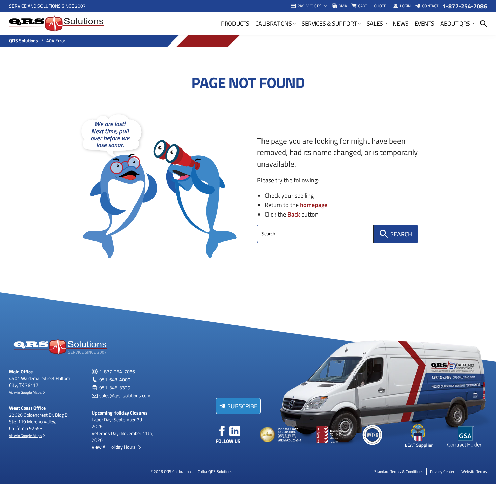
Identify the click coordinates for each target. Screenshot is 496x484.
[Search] (483, 23)
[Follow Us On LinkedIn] (234, 431)
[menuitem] (309, 6)
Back (293, 214)
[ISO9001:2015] (327, 435)
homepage (313, 204)
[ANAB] (281, 435)
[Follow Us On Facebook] (222, 431)
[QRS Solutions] (56, 23)
